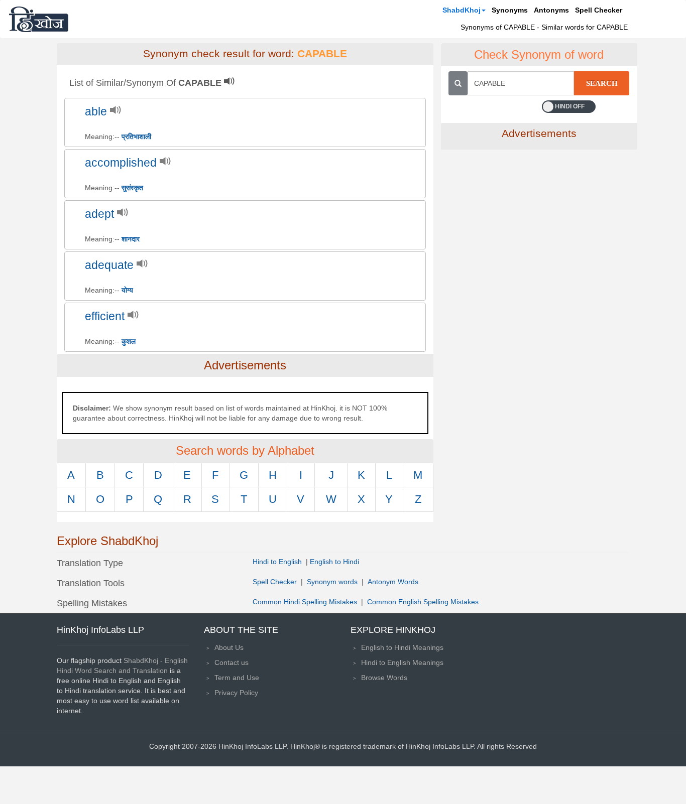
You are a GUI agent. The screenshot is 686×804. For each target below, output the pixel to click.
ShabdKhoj (461, 10)
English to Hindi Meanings (402, 647)
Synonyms (510, 10)
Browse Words (384, 678)
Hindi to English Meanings (402, 662)
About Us (229, 647)
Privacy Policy (236, 693)
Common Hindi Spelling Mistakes (305, 602)
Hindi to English (278, 562)
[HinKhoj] (38, 19)
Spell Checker (598, 10)
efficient (105, 316)
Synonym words (332, 582)
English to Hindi (334, 562)
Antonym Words (393, 582)
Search (602, 83)
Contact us (231, 662)
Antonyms (551, 10)
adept (99, 214)
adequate (109, 265)
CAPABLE (322, 54)
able (96, 111)
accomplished (121, 163)
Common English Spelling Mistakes (423, 602)
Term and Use (236, 678)
